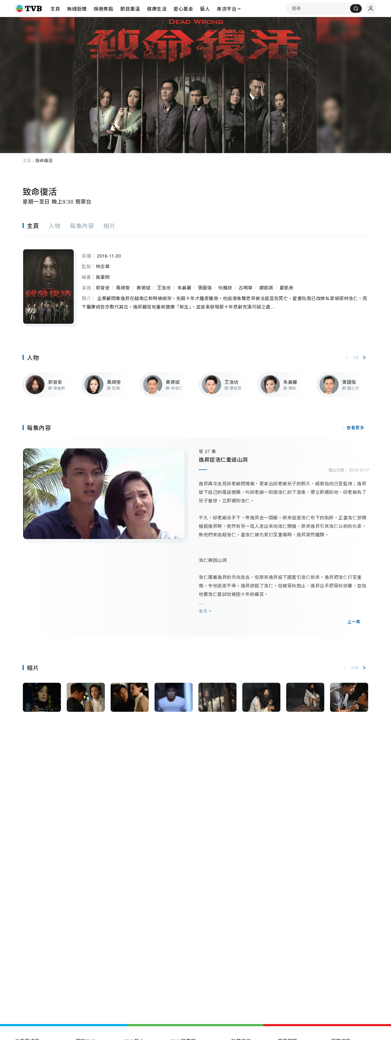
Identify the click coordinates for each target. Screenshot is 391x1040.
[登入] (370, 8)
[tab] (35, 225)
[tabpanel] (195, 280)
